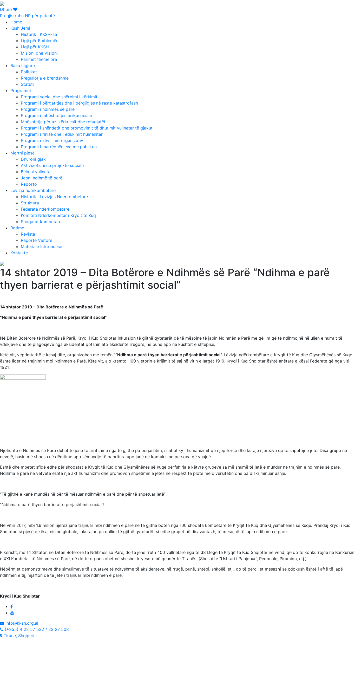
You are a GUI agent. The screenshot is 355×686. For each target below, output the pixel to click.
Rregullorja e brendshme (45, 78)
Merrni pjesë (22, 153)
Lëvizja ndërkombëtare (33, 190)
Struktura (30, 202)
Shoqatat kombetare (41, 221)
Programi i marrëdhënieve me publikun (59, 146)
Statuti (27, 84)
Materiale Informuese (41, 246)
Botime (17, 227)
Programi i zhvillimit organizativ (52, 140)
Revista (28, 234)
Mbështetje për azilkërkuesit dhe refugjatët (63, 121)
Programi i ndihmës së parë (48, 109)
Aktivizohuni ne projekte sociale (52, 165)
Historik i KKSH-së (39, 34)
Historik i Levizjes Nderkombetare (54, 196)
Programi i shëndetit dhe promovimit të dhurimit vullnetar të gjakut (87, 128)
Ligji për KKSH (35, 46)
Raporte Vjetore (36, 240)
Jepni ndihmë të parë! (42, 177)
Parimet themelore (39, 59)
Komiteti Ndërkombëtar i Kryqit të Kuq (58, 215)
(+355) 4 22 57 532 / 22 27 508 (36, 629)
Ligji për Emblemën (39, 40)
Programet (20, 90)
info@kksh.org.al (21, 623)
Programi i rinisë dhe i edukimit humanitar (62, 134)
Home (16, 21)
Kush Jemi (20, 28)
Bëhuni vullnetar (36, 171)
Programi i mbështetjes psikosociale (56, 115)
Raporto (29, 184)
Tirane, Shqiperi (18, 635)
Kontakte (19, 252)
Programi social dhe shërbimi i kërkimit (59, 96)
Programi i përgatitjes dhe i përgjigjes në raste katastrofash (79, 103)
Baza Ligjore (22, 65)
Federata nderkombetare (45, 209)
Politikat (29, 71)
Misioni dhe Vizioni (39, 53)
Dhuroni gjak (33, 159)
